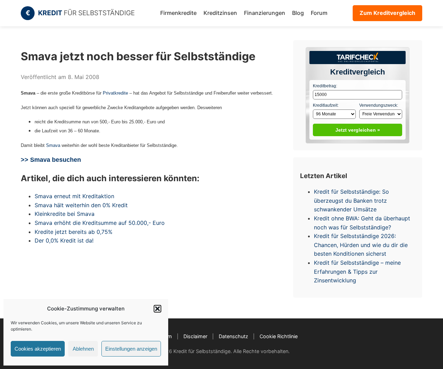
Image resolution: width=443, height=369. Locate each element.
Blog (298, 12)
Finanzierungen (264, 12)
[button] (157, 308)
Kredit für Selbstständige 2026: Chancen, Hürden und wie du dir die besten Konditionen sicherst (361, 244)
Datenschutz (233, 336)
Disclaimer (195, 336)
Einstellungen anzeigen (131, 349)
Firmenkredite (178, 12)
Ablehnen (83, 349)
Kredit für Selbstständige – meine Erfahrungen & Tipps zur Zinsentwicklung (357, 271)
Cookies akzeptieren (38, 349)
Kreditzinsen (220, 12)
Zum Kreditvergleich (387, 12)
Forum (319, 12)
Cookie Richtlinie (279, 336)
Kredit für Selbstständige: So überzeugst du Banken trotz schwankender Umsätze (351, 200)
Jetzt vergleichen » (357, 130)
